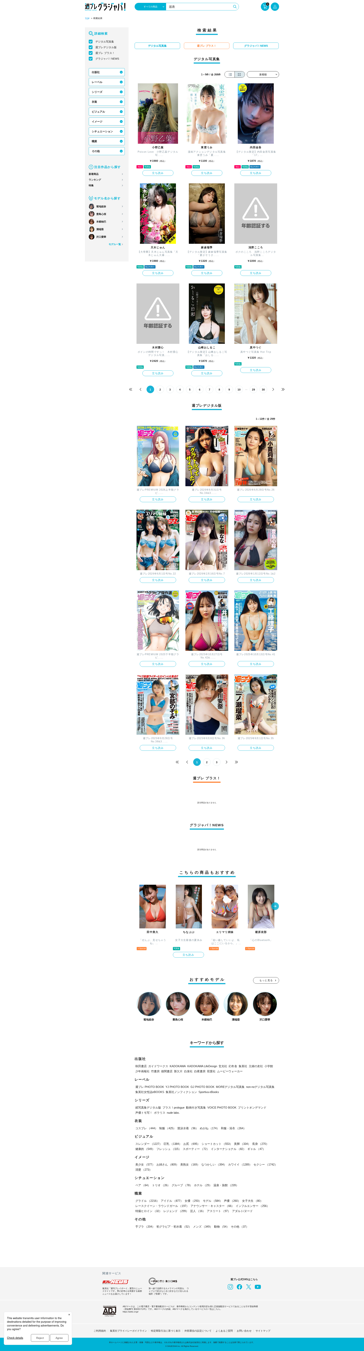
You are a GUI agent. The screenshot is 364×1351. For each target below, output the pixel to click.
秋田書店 (141, 1066)
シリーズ (97, 91)
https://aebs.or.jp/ (130, 1312)
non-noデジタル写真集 (260, 1086)
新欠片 (178, 1071)
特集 (91, 185)
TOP (87, 18)
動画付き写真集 (196, 1107)
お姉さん (167, 1164)
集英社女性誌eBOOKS (149, 1092)
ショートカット (217, 1143)
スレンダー (148, 1143)
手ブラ (145, 1226)
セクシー (265, 1164)
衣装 (94, 101)
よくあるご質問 (224, 1331)
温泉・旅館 (226, 1185)
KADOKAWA (178, 1066)
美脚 (242, 1143)
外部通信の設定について (198, 1331)
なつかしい (214, 1164)
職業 (94, 141)
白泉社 (188, 1071)
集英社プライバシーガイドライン (128, 1331)
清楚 (143, 1169)
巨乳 (173, 1143)
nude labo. (173, 1112)
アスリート (219, 1211)
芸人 (197, 1211)
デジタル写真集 (104, 41)
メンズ (203, 1226)
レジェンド (176, 1211)
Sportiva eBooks (208, 1092)
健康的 (145, 1149)
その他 (96, 151)
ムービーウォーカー (230, 1071)
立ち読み (158, 172)
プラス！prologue (173, 1107)
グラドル (147, 1200)
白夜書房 (200, 1071)
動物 (221, 1226)
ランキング (95, 179)
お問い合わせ (244, 1331)
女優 (193, 1200)
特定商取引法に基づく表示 (165, 1331)
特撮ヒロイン (148, 1211)
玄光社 (223, 1066)
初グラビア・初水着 (173, 1226)
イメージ (97, 121)
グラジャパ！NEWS (107, 58)
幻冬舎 (233, 1066)
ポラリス (159, 1112)
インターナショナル (228, 1149)
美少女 (145, 1164)
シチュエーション (102, 131)
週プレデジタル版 (106, 47)
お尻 (191, 1143)
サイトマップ (263, 1331)
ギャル (256, 1149)
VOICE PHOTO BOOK (221, 1107)
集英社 (243, 1066)
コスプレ (146, 1128)
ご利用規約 (100, 1331)
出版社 (96, 72)
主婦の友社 (256, 1066)
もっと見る (266, 980)
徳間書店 (167, 1071)
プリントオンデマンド (252, 1107)
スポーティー (196, 1149)
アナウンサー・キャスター (212, 1205)
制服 (167, 1128)
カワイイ (240, 1164)
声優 (232, 1200)
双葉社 (211, 1071)
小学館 (268, 1066)
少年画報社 (142, 1071)
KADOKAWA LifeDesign (202, 1066)
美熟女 (190, 1164)
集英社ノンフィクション (181, 1092)
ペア (143, 1185)
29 (253, 389)
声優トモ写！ (143, 1112)
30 (263, 389)
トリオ (161, 1185)
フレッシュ (168, 1149)
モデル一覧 (115, 244)
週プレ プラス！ (105, 52)
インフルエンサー (252, 1205)
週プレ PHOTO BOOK (149, 1086)
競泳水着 (187, 1128)
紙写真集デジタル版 (148, 1107)
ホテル (203, 1185)
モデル (212, 1200)
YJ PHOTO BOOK (177, 1086)
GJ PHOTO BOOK (202, 1086)
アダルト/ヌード (242, 1211)
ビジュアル (98, 111)
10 (239, 389)
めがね (209, 1128)
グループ (182, 1185)
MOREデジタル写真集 (230, 1086)
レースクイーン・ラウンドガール (162, 1205)
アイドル (172, 1200)
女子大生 (252, 1200)
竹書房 (155, 1071)
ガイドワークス (158, 1066)
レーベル (97, 82)
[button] (275, 906)
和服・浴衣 (233, 1128)
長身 (260, 1143)
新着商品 (94, 174)
